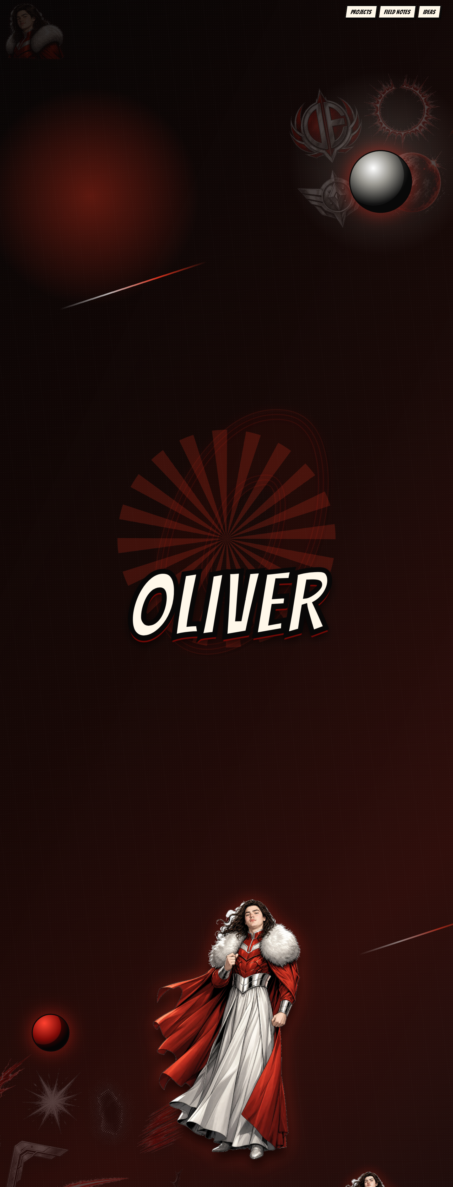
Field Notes (397, 12)
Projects (361, 12)
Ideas (429, 12)
